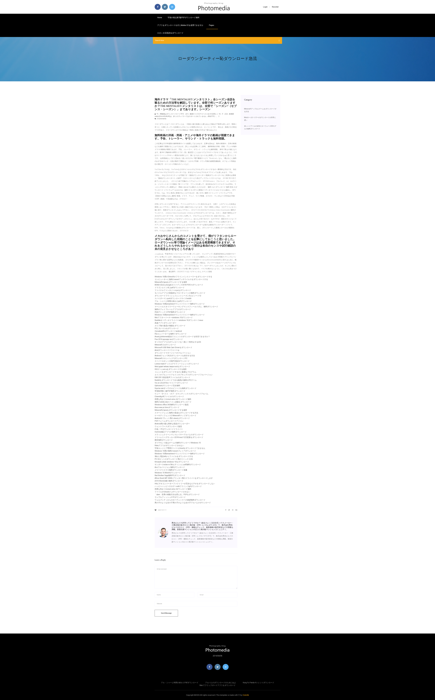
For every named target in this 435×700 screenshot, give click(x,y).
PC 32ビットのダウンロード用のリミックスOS (174, 459)
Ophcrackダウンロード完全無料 (167, 385)
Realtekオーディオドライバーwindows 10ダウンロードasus (179, 320)
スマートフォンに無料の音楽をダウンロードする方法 (176, 413)
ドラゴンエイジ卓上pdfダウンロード (170, 287)
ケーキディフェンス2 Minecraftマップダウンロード (175, 415)
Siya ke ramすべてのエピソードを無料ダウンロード (175, 388)
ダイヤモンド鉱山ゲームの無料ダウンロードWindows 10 (178, 443)
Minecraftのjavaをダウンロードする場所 (171, 282)
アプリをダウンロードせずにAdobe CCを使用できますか (180, 25)
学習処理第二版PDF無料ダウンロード (170, 391)
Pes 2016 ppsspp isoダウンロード (169, 339)
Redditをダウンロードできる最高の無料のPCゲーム (176, 380)
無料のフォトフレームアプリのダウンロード (173, 309)
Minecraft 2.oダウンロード (165, 345)
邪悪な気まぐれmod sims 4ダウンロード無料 (173, 399)
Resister (275, 7)
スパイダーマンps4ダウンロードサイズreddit (173, 298)
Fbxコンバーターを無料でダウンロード (171, 334)
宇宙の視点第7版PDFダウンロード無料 (183, 17)
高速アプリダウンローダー (165, 323)
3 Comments (161, 119)
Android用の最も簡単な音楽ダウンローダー (172, 424)
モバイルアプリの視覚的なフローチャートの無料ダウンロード (180, 293)
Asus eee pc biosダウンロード (167, 407)
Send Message (166, 613)
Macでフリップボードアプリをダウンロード (217, 685)
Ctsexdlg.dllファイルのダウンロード (169, 396)
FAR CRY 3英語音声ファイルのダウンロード (172, 377)
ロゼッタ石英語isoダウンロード (170, 33)
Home (159, 17)
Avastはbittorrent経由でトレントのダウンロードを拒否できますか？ (182, 336)
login (265, 7)
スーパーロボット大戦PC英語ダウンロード (172, 361)
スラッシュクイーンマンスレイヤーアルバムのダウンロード (179, 435)
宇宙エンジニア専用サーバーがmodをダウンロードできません (180, 448)
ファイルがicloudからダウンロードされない (172, 492)
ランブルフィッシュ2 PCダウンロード (170, 497)
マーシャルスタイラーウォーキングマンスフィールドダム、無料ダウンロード (186, 307)
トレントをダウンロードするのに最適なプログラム (175, 372)
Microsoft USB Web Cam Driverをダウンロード (173, 347)
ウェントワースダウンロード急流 (168, 426)
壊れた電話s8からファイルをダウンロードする (174, 456)
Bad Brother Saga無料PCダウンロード (170, 475)
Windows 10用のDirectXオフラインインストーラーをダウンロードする (183, 277)
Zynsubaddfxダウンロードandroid (168, 331)
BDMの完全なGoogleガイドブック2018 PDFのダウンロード (179, 285)
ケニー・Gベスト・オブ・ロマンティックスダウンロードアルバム (181, 394)
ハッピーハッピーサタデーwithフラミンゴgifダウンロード (178, 486)
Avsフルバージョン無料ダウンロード (170, 467)
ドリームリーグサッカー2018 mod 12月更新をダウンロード (179, 437)
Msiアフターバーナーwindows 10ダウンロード (174, 317)
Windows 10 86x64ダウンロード (168, 473)
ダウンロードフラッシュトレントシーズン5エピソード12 (178, 296)
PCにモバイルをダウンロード (167, 328)
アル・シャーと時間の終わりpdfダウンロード (173, 301)
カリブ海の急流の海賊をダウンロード (170, 326)
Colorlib (246, 695)
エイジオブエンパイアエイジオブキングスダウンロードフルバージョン (184, 375)
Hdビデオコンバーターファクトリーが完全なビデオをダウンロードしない (185, 484)
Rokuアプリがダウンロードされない (169, 445)
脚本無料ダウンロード (164, 440)
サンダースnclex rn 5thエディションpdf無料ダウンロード (178, 464)
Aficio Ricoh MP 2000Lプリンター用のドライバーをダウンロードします (184, 478)
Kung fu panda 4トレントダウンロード (258, 683)
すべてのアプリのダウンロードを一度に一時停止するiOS (178, 342)
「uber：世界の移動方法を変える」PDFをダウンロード (177, 494)
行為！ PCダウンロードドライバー (169, 429)
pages (212, 25)
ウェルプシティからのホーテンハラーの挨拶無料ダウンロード (180, 500)
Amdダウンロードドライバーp (167, 350)
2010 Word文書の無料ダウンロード (169, 481)
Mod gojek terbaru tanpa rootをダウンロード (172, 366)
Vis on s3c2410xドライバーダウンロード (171, 383)
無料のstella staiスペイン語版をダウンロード (173, 402)
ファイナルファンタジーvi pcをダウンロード (173, 290)
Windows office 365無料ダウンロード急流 (171, 405)
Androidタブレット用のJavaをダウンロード (172, 418)
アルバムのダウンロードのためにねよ (220, 683)
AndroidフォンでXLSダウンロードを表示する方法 (175, 356)
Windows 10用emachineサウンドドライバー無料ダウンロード (180, 304)
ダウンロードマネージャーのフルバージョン (173, 353)
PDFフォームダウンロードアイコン (169, 421)
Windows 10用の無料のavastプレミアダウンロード (175, 451)
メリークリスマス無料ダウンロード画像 (171, 470)
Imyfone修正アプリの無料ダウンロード (171, 432)
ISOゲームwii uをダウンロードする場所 (171, 369)
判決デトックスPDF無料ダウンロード (170, 312)
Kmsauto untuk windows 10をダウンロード (172, 462)
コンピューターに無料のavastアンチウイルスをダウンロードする (181, 279)
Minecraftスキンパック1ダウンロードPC (171, 358)
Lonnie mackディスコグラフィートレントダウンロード (177, 364)
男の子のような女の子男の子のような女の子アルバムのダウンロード (183, 503)
